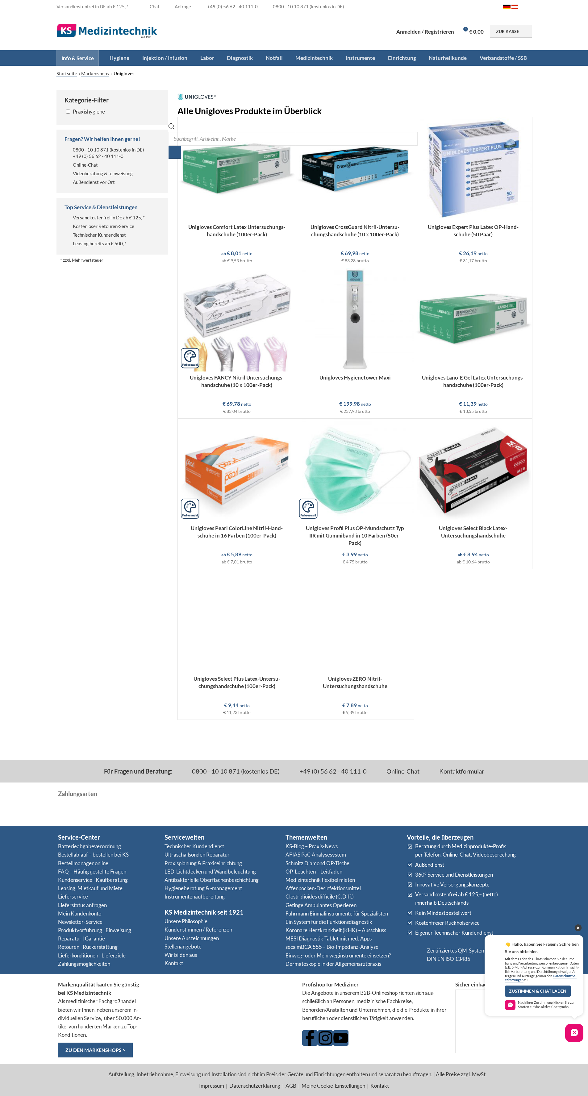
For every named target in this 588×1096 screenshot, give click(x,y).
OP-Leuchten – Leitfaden (314, 871)
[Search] (175, 152)
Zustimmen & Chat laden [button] (537, 991)
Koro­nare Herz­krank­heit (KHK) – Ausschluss (336, 930)
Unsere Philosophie (186, 921)
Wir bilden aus (181, 955)
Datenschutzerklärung (254, 1085)
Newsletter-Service (80, 922)
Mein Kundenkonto (79, 913)
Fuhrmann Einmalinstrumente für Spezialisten (337, 913)
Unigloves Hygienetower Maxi (355, 377)
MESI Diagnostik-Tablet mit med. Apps (329, 938)
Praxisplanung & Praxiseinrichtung (203, 863)
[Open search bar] (172, 127)
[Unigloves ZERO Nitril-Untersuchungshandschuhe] (355, 621)
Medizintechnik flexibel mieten (320, 880)
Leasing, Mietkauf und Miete (90, 888)
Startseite (66, 73)
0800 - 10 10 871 (91, 149)
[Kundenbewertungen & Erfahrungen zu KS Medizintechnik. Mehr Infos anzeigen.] (222, 1004)
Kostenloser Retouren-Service (103, 226)
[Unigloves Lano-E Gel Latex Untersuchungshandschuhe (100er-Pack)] (473, 320)
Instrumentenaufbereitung (195, 896)
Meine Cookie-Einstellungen (333, 1085)
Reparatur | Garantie (81, 938)
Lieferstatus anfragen (82, 905)
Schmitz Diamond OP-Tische (317, 863)
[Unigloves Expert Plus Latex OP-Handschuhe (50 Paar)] (473, 169)
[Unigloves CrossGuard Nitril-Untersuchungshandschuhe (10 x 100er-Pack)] (355, 169)
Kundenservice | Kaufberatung (93, 880)
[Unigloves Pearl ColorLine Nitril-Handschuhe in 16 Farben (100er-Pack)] (237, 470)
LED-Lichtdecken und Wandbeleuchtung (210, 871)
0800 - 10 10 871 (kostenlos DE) (235, 771)
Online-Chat (85, 165)
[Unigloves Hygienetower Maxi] (355, 320)
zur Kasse (507, 31)
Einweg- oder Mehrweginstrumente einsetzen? (338, 955)
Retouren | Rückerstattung (88, 947)
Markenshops (95, 73)
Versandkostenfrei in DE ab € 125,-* (109, 217)
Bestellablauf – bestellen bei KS (93, 854)
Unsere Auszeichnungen (192, 938)
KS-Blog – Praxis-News (312, 846)
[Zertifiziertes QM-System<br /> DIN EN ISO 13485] (414, 954)
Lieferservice (73, 896)
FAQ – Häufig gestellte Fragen (92, 871)
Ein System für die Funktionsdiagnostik (329, 922)
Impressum (211, 1085)
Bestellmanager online (83, 863)
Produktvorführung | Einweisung (94, 930)
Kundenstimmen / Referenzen (198, 929)
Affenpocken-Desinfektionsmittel (323, 888)
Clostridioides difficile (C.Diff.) (320, 896)
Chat (154, 6)
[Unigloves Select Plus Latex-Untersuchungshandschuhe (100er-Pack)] (237, 621)
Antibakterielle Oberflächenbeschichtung (212, 880)
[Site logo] (107, 30)
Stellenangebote (183, 946)
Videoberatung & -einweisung (103, 173)
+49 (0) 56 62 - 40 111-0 (98, 156)
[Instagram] (325, 1038)
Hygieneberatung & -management (203, 888)
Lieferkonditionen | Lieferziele (92, 955)
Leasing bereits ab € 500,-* (100, 243)
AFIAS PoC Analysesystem (316, 854)
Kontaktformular (461, 771)
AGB (291, 1085)
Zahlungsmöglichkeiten (84, 964)
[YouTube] (340, 1038)
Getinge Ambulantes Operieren (321, 905)
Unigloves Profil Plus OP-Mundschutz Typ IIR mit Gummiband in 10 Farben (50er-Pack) (355, 535)
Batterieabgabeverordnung (89, 846)
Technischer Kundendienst (99, 235)
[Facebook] (310, 1038)
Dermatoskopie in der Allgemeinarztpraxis (333, 964)
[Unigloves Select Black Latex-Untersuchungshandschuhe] (473, 470)
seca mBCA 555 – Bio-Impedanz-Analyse (332, 947)
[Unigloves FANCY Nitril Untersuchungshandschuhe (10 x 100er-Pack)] (237, 320)
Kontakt (174, 963)
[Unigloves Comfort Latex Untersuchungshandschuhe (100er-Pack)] (237, 169)
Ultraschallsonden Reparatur (197, 854)
